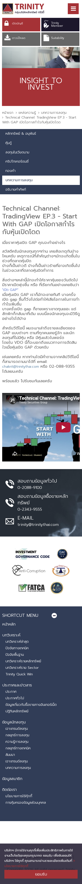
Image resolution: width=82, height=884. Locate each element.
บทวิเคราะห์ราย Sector (22, 667)
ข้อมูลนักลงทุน (14, 722)
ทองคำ (10, 170)
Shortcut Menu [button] (20, 615)
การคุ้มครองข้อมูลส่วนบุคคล (25, 802)
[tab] (41, 615)
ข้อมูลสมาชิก (12, 779)
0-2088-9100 (29, 488)
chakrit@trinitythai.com (20, 366)
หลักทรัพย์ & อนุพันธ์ (20, 133)
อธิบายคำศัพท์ (15, 189)
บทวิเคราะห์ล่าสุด (17, 641)
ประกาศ (10, 691)
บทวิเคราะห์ (11, 635)
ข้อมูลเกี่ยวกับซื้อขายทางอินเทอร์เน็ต (31, 704)
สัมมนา (10, 754)
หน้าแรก (7, 112)
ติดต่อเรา (9, 790)
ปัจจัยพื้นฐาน (14, 654)
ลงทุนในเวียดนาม (17, 152)
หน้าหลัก (9, 624)
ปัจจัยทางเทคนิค (17, 648)
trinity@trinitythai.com (38, 525)
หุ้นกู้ (8, 143)
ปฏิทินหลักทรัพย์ (16, 711)
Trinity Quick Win (19, 674)
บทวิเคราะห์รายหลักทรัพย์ (23, 661)
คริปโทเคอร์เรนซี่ (17, 161)
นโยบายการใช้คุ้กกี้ (18, 796)
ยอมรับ (41, 874)
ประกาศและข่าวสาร (17, 685)
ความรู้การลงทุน (16, 741)
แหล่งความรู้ (27, 112)
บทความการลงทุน (53, 112)
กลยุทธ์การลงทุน (17, 735)
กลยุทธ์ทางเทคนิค (18, 748)
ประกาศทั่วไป (14, 698)
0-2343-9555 (29, 509)
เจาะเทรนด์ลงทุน (16, 728)
